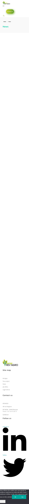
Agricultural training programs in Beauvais (14, 228)
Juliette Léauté (18, 49)
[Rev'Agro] (7, 3)
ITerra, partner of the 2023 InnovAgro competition (12, 297)
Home (4, 21)
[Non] (2, 501)
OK (15, 497)
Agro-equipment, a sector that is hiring (14, 263)
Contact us (5, 414)
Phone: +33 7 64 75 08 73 (10, 411)
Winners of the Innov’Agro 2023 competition (14, 194)
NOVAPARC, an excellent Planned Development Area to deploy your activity (14, 158)
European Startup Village (12, 124)
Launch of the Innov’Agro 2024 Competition (14, 52)
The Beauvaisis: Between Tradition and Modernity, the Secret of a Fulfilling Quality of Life (14, 89)
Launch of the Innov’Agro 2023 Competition (14, 332)
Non (22, 497)
